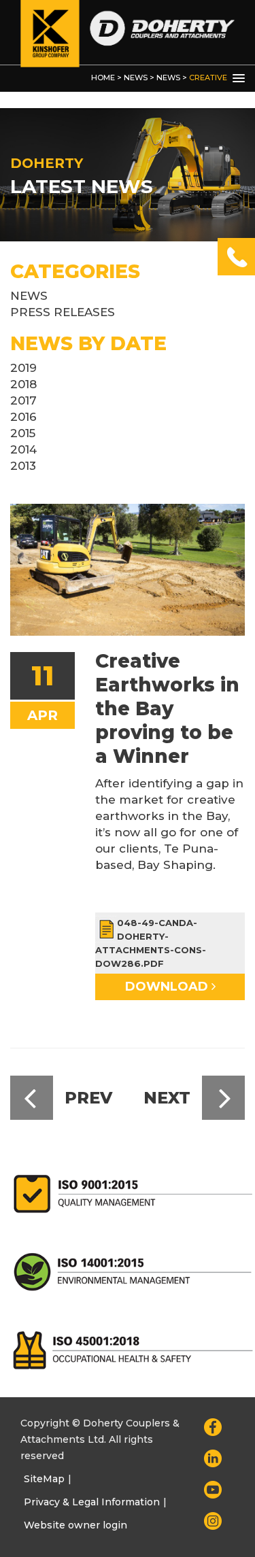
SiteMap (44, 1479)
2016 (23, 417)
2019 (23, 368)
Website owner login (75, 1525)
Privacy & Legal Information (92, 1502)
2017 (23, 400)
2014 (23, 449)
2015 (22, 433)
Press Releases (62, 312)
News (136, 77)
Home (103, 77)
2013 (23, 466)
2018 (23, 384)
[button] (239, 78)
